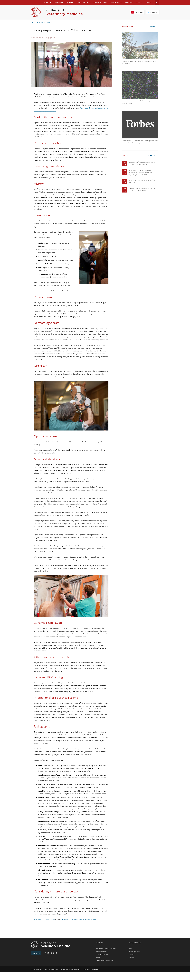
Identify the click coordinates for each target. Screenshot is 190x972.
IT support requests (102, 954)
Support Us (153, 12)
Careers (131, 957)
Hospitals (70, 2)
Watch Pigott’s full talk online (44, 919)
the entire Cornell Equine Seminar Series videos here (79, 919)
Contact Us (36, 953)
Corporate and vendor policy (105, 960)
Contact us (132, 954)
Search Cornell (157, 2)
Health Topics (83, 2)
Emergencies (139, 12)
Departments (116, 2)
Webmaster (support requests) (106, 948)
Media (130, 948)
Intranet (98, 957)
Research (129, 2)
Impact (139, 2)
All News (152, 27)
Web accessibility (101, 951)
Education (59, 2)
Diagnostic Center (100, 2)
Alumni (148, 2)
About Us (47, 2)
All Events (151, 155)
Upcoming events (134, 951)
